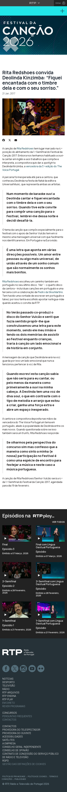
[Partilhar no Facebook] (3, 140)
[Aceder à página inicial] (33, 35)
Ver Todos (58, 521)
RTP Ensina (9, 695)
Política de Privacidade (13, 776)
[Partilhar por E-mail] (15, 140)
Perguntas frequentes (17, 716)
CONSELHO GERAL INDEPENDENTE (21, 746)
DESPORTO (8, 682)
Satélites (8, 740)
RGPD (5, 760)
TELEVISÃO (8, 685)
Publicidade (20, 779)
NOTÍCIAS (7, 678)
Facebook (6, 668)
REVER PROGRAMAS (13, 706)
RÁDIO (6, 689)
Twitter (15, 668)
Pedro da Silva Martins (50, 292)
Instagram (23, 668)
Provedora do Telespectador (21, 729)
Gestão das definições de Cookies (24, 764)
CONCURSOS (9, 712)
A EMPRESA (9, 743)
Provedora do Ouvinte (16, 733)
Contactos (9, 719)
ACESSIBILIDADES (12, 736)
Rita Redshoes (25, 148)
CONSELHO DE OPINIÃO (15, 750)
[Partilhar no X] (9, 140)
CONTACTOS (9, 726)
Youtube (32, 668)
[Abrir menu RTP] (34, 3)
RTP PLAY (7, 699)
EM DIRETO (8, 702)
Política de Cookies (37, 776)
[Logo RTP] (18, 652)
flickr (41, 668)
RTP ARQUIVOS (10, 692)
